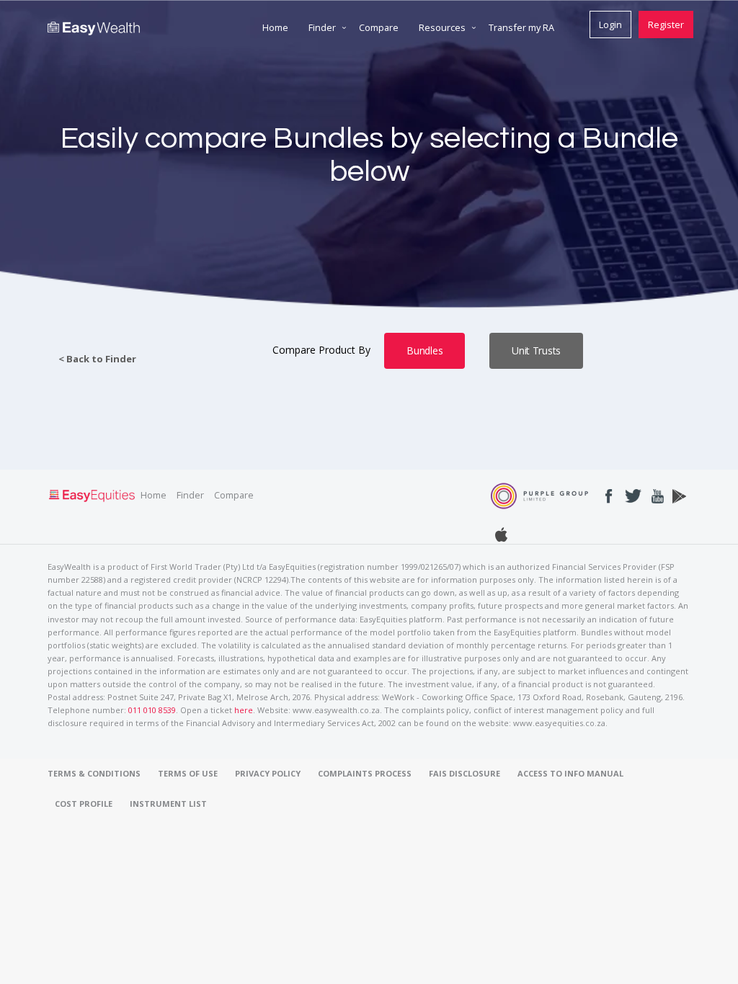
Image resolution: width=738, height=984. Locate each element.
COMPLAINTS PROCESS (365, 773)
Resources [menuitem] (442, 27)
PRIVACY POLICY (268, 773)
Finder (190, 494)
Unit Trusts (536, 350)
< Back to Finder (97, 359)
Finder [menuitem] (322, 27)
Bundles (424, 350)
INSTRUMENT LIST (168, 803)
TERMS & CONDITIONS (94, 773)
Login (610, 24)
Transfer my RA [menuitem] (521, 27)
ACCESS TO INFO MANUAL (570, 773)
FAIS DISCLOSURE (464, 773)
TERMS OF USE (188, 773)
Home (153, 494)
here (243, 710)
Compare (234, 494)
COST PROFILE (83, 803)
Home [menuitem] (275, 27)
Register (666, 24)
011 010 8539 (152, 710)
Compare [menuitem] (379, 27)
